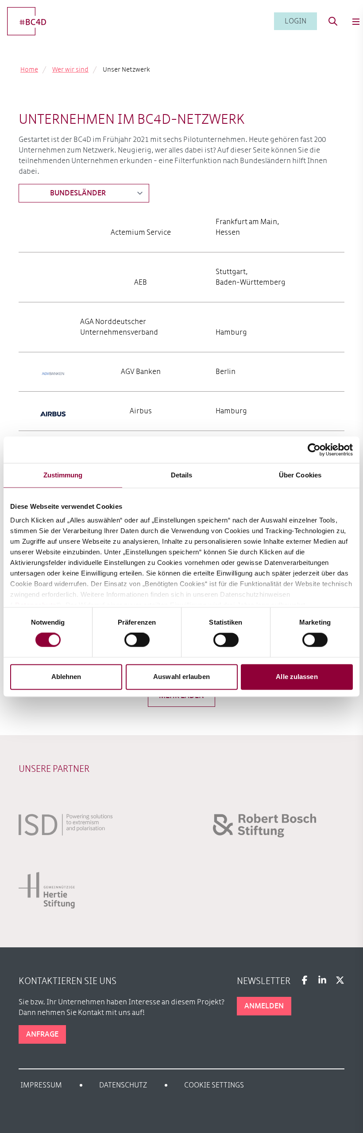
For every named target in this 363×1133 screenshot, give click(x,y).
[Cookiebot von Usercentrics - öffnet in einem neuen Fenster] (314, 449)
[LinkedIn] (322, 980)
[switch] (137, 640)
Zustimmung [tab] (63, 475)
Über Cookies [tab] (300, 475)
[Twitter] (340, 980)
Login (295, 21)
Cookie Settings (214, 1085)
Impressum (41, 1085)
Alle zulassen (296, 676)
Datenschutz (123, 1085)
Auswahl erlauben (181, 676)
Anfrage (42, 1034)
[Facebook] (304, 980)
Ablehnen (66, 676)
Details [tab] (182, 475)
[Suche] (333, 21)
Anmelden (264, 1006)
